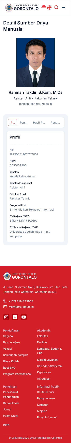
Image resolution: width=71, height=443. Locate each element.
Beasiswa (9, 367)
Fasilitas (42, 342)
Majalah (42, 411)
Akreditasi (43, 378)
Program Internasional (17, 374)
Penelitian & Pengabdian (11, 394)
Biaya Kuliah (11, 361)
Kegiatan (42, 404)
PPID (6, 425)
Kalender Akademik (49, 366)
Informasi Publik (48, 386)
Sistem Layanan (47, 359)
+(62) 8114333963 (21, 301)
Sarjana (8, 336)
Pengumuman (46, 398)
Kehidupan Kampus (15, 355)
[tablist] (35, 122)
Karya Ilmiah (11, 403)
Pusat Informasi (47, 417)
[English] (49, 7)
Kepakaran (44, 372)
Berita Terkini (45, 392)
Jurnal (7, 409)
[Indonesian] (43, 7)
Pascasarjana (11, 342)
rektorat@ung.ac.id (21, 306)
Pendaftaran (11, 330)
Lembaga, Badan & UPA (49, 351)
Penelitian (10, 386)
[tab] (12, 122)
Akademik (43, 330)
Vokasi (7, 348)
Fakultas (42, 336)
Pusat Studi (10, 415)
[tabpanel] (35, 186)
